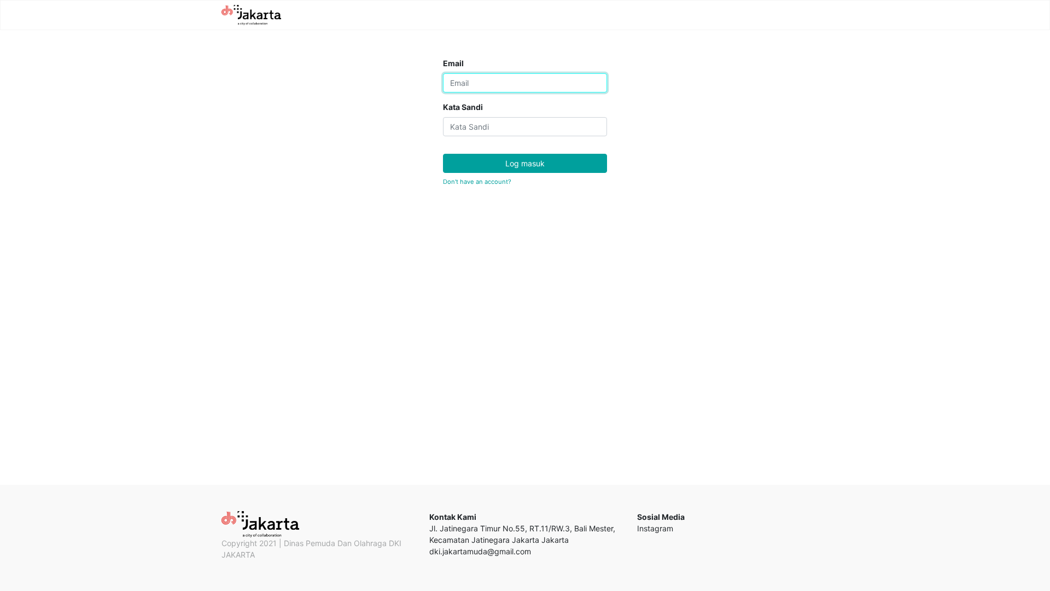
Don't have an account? (477, 182)
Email (453, 63)
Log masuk (525, 163)
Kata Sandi (463, 107)
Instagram (655, 528)
